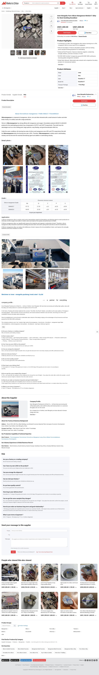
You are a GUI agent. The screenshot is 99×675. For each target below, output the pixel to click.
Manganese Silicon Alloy (70, 649)
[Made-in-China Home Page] (10, 3)
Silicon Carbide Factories (9, 649)
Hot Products (18, 665)
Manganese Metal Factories (54, 649)
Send (13, 552)
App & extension (79, 8)
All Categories (7, 8)
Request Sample (83, 36)
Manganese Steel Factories (38, 649)
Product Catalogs (23, 625)
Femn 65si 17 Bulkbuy (60, 652)
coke (3, 634)
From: (8, 530)
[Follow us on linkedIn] (96, 660)
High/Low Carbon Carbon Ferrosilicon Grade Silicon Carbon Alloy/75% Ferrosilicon (68, 612)
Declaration (65, 669)
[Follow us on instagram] (90, 660)
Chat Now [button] (88, 32)
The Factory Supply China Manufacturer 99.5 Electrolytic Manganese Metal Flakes (48, 612)
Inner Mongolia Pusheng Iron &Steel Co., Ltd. (69, 20)
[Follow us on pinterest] (94, 660)
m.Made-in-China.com (53, 666)
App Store (5, 660)
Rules (96, 8)
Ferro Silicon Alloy (83, 649)
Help (71, 8)
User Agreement (58, 669)
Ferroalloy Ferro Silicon (8, 652)
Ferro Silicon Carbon (22, 652)
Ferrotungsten (12, 439)
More (3, 655)
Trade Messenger (26, 660)
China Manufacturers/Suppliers (37, 665)
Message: (7, 539)
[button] (58, 3)
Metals (3, 631)
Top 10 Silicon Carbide (46, 652)
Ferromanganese (14, 437)
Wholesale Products (49, 665)
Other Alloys (28, 11)
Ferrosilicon (30, 437)
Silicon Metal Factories (23, 649)
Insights (82, 665)
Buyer (63, 8)
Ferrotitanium (5, 439)
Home (3, 11)
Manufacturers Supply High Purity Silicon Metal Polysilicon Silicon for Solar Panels (29, 584)
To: (9, 535)
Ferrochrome (22, 437)
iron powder (28, 631)
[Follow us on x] (87, 660)
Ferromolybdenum (55, 437)
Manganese (4, 629)
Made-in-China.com (43, 666)
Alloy (22, 11)
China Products (26, 665)
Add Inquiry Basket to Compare (28, 58)
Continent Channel (67, 665)
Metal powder (76, 631)
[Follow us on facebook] (85, 660)
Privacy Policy (73, 669)
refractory (52, 631)
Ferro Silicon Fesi (34, 652)
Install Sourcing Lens (40, 660)
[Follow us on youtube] (92, 660)
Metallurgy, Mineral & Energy (13, 11)
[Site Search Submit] (62, 3)
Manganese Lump (38, 437)
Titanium (75, 629)
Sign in (95, 4)
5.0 (79, 96)
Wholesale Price (58, 665)
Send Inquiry (66, 32)
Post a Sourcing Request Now (45, 552)
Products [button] (26, 3)
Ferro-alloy (52, 629)
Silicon (27, 629)
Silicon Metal (46, 437)
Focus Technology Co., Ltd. (38, 669)
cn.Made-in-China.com (64, 666)
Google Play (15, 660)
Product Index (76, 665)
